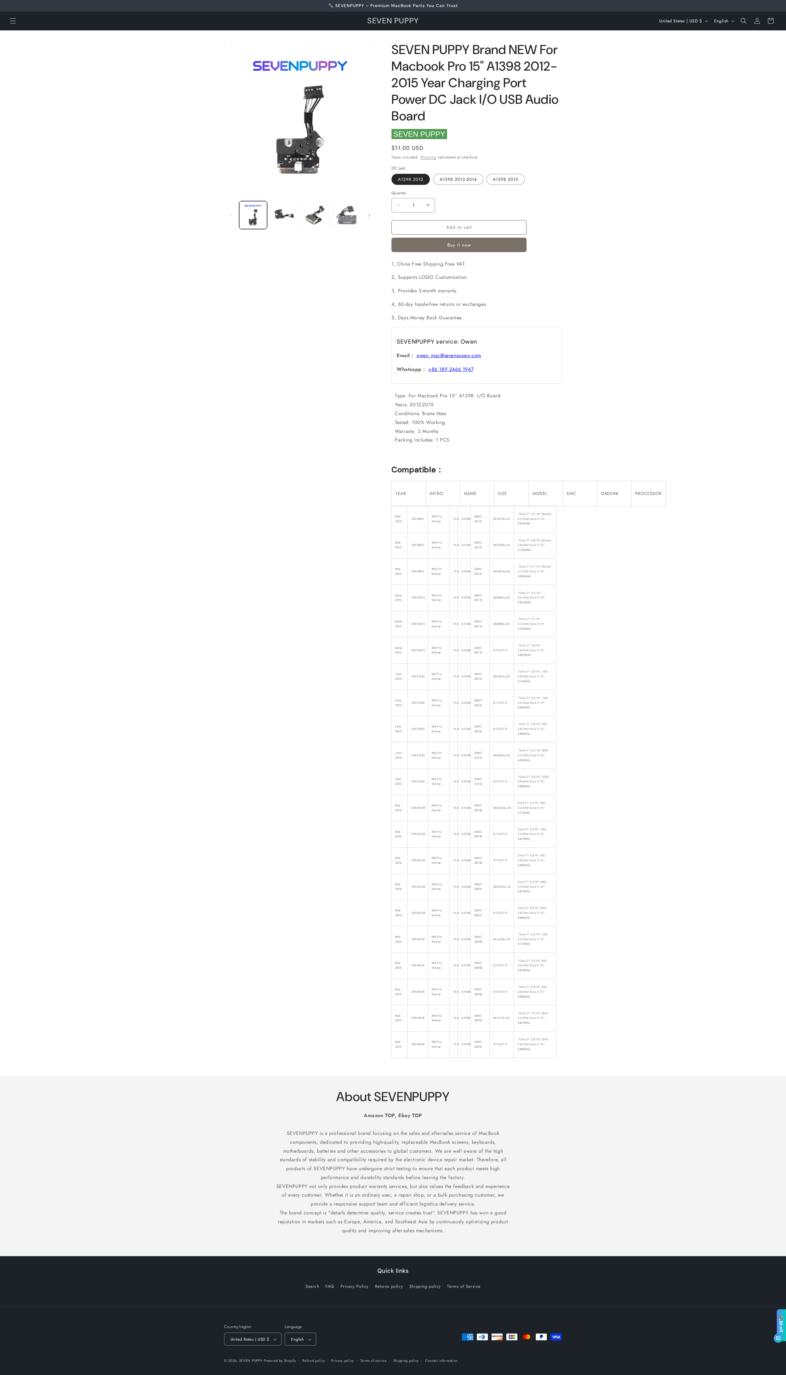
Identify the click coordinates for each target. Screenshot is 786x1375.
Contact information (441, 1360)
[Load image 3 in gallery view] (315, 215)
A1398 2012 (410, 179)
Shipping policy (425, 1286)
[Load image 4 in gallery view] (346, 215)
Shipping (428, 157)
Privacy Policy (354, 1286)
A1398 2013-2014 (458, 179)
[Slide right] (369, 215)
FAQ (329, 1286)
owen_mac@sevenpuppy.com (449, 355)
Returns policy (389, 1286)
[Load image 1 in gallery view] (253, 215)
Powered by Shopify (280, 1360)
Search (312, 1286)
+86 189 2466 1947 (450, 369)
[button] (13, 21)
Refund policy (313, 1360)
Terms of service (373, 1360)
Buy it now (459, 245)
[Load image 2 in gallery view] (284, 215)
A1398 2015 (505, 179)
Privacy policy (342, 1360)
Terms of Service (464, 1286)
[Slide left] (231, 215)
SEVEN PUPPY (419, 134)
